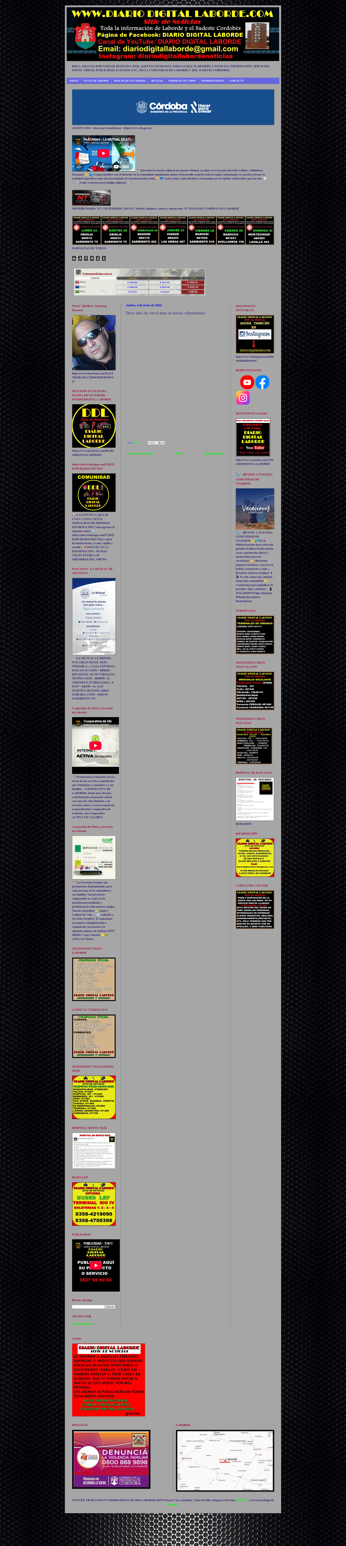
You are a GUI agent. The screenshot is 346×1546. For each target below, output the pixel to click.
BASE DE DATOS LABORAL (130, 80)
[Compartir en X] (156, 443)
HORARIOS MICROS (212, 80)
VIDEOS (73, 80)
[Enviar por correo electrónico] (149, 443)
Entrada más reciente (140, 453)
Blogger (172, 1504)
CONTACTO (237, 80)
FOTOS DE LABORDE (96, 80)
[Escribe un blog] (153, 443)
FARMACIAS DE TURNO (182, 80)
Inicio (178, 453)
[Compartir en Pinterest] (163, 443)
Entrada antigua (214, 453)
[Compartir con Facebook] (159, 443)
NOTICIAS (157, 80)
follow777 (242, 1500)
